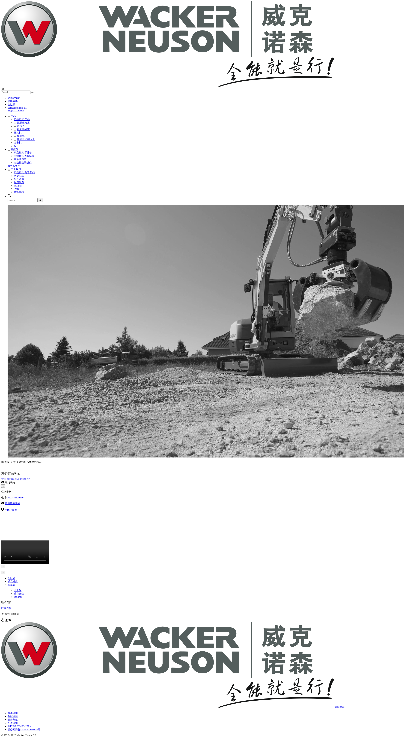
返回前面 (340, 707)
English (12, 110)
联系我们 (25, 479)
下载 (16, 188)
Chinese (20, 110)
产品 (13, 116)
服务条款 (13, 719)
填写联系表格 (12, 503)
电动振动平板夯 (23, 162)
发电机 (17, 142)
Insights (18, 185)
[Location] (3, 620)
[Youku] (7, 620)
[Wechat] (10, 620)
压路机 (17, 132)
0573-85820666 (16, 497)
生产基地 (19, 179)
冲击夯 (21, 126)
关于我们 (16, 169)
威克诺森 (13, 581)
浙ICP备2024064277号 (20, 726)
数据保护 (13, 716)
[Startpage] (167, 86)
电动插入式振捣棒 (24, 156)
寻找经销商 (14, 98)
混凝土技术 (23, 122)
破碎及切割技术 (26, 139)
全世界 (11, 104)
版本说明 (13, 713)
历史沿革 (19, 175)
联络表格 (13, 101)
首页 (4, 479)
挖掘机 (21, 136)
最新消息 (19, 182)
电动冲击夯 (20, 159)
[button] (17, 107)
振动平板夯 (23, 129)
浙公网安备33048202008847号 (24, 729)
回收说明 (13, 723)
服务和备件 (14, 166)
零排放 (14, 149)
